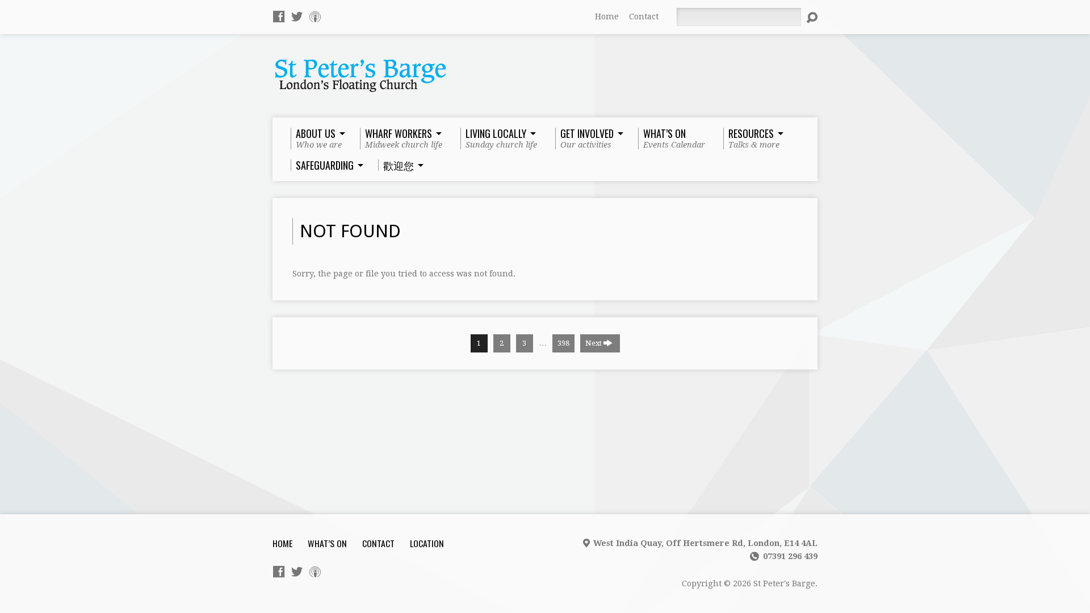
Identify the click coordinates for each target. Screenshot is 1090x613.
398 (563, 343)
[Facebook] (278, 16)
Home (607, 16)
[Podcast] (315, 16)
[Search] (812, 17)
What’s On (327, 543)
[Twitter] (297, 16)
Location (427, 543)
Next (594, 343)
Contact (644, 16)
